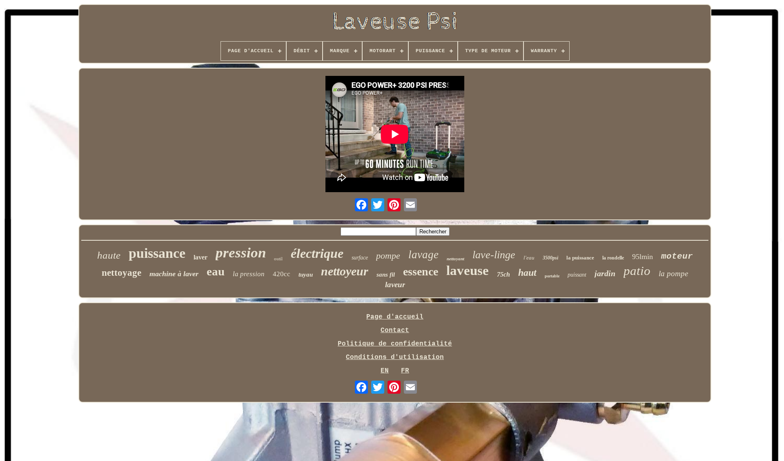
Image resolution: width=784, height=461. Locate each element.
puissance (157, 253)
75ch (503, 274)
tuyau (305, 274)
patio (637, 271)
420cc (281, 274)
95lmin (642, 257)
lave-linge (493, 255)
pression (241, 253)
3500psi (550, 258)
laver (200, 257)
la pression (249, 274)
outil (278, 258)
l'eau (529, 258)
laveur (395, 284)
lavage (423, 254)
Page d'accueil (394, 317)
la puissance (580, 258)
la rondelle (613, 258)
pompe (388, 255)
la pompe (673, 273)
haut (527, 272)
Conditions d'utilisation (395, 357)
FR (405, 371)
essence (420, 271)
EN (385, 371)
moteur (677, 256)
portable (552, 276)
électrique (317, 253)
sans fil (385, 274)
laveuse (467, 270)
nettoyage (121, 273)
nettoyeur (344, 271)
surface (360, 258)
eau (216, 271)
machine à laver (173, 274)
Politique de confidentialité (395, 344)
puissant (577, 275)
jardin (605, 273)
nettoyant (455, 258)
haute (108, 255)
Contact (395, 330)
